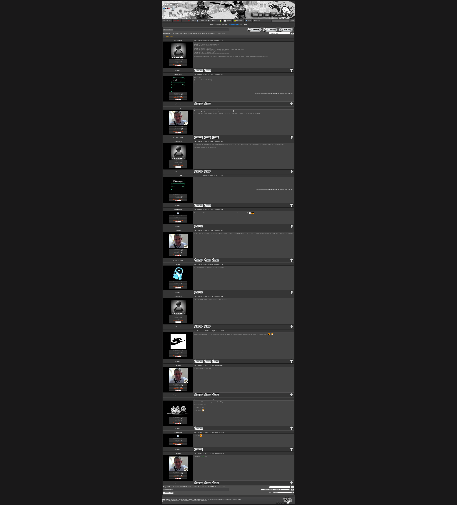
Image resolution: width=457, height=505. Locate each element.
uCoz (170, 501)
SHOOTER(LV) (178, 209)
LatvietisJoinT (178, 40)
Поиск (241, 24)
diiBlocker (178, 399)
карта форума (183, 499)
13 (223, 432)
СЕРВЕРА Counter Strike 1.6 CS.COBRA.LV (181, 33)
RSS (245, 24)
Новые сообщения (215, 24)
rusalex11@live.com (201, 500)
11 (223, 365)
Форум (165, 33)
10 (223, 331)
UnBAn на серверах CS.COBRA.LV (205, 33)
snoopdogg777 (178, 74)
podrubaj (178, 108)
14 (223, 453)
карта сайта (174, 499)
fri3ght (178, 264)
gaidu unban (221, 33)
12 (223, 399)
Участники (225, 24)
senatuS (178, 331)
